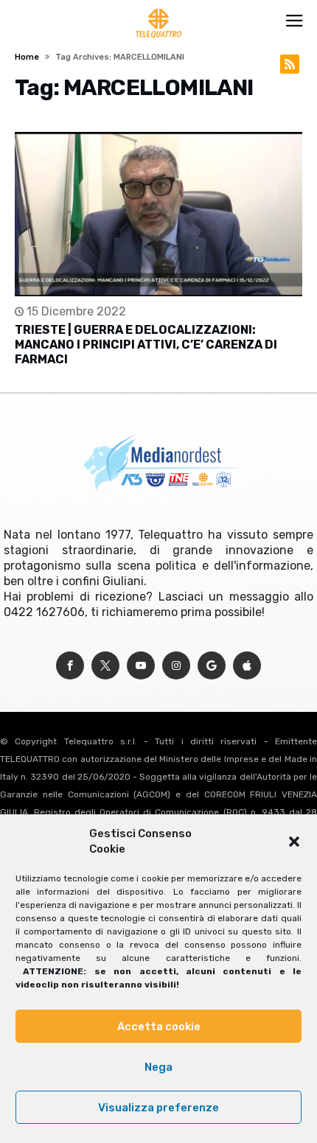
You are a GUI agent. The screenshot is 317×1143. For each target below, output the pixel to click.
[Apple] (247, 665)
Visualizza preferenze (158, 1107)
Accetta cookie (159, 1026)
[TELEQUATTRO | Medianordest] (159, 9)
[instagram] (176, 665)
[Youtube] (141, 665)
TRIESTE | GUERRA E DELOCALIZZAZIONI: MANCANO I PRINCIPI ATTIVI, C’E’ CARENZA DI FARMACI (146, 344)
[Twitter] (105, 665)
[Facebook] (70, 665)
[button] (294, 841)
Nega (158, 1067)
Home (27, 57)
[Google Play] (212, 665)
